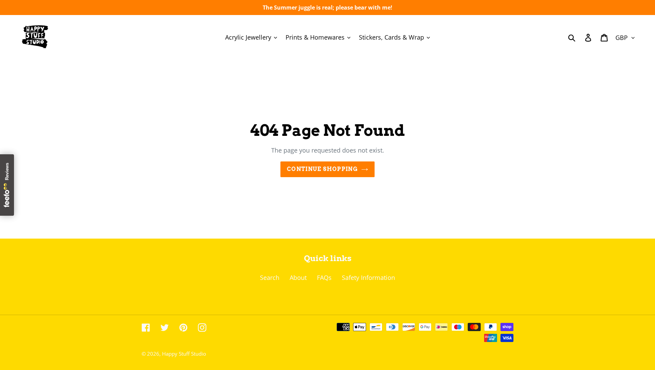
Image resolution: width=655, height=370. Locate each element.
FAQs (324, 277)
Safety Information (368, 277)
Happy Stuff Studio (184, 353)
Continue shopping (322, 169)
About (298, 277)
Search (269, 277)
